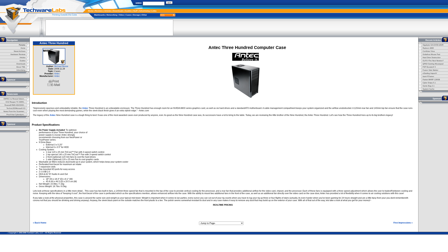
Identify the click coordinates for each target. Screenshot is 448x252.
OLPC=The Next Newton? (433, 61)
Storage (136, 15)
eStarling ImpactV (430, 73)
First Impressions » (403, 223)
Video (121, 15)
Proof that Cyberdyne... (15, 114)
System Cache (428, 89)
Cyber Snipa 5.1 (429, 83)
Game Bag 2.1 (429, 86)
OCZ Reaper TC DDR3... (15, 102)
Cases (128, 15)
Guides (128, 11)
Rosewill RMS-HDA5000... (15, 105)
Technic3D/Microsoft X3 (15, 108)
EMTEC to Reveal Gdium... (14, 99)
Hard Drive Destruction (432, 57)
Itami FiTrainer (428, 76)
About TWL (20, 67)
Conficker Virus (429, 51)
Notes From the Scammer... (14, 111)
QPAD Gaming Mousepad (433, 64)
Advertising (144, 11)
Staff (135, 11)
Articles (107, 11)
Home (90, 11)
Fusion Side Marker (430, 70)
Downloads (118, 11)
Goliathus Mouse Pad (431, 54)
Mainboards (99, 15)
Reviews (99, 11)
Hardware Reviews (17, 54)
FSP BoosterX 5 (429, 67)
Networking (112, 15)
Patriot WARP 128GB (431, 79)
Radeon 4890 (428, 48)
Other (144, 15)
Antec (57, 73)
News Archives (19, 51)
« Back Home (39, 223)
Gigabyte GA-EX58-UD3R (433, 45)
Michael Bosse (61, 66)
